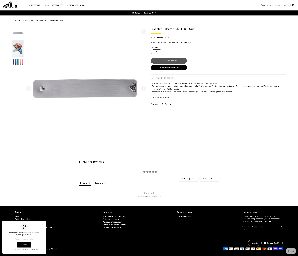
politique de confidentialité (114, 225)
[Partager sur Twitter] (166, 104)
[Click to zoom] (143, 31)
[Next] (293, 13)
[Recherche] (256, 5)
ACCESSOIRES (28, 20)
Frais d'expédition (159, 42)
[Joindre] (280, 227)
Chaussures (34, 5)
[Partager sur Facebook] (162, 104)
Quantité (154, 47)
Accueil (17, 20)
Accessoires (57, 5)
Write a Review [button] (210, 179)
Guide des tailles (22, 219)
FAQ (17, 216)
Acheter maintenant (169, 67)
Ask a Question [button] (190, 179)
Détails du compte (268, 5)
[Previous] (4, 13)
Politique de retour (111, 219)
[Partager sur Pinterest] (170, 104)
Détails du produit (161, 97)
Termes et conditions (112, 227)
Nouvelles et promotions (113, 216)
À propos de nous (75, 5)
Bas (46, 5)
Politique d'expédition (112, 222)
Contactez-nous (184, 216)
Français (254, 243)
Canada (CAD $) (273, 243)
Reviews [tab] (83, 183)
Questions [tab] (99, 183)
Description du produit (163, 78)
